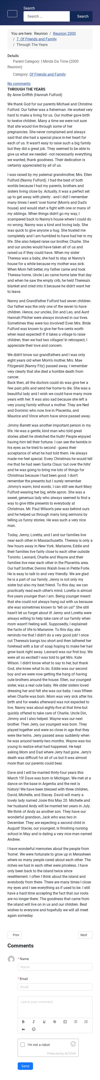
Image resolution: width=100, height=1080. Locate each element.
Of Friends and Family (48, 74)
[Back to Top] (91, 1071)
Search (29, 8)
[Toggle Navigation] (12, 13)
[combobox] (46, 16)
